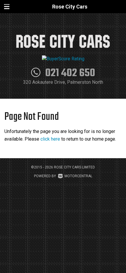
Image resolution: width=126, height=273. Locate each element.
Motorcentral (78, 176)
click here (50, 139)
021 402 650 (70, 73)
